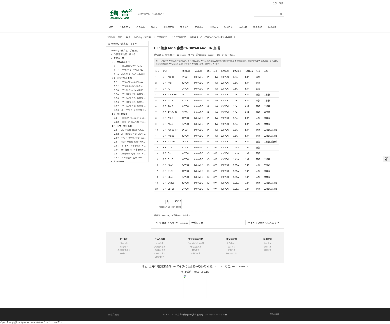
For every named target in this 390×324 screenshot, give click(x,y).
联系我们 (257, 27)
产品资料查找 (159, 246)
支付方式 (231, 246)
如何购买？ (231, 243)
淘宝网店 (228, 27)
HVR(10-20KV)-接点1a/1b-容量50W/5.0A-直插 (143, 86)
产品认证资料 (159, 253)
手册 (128, 37)
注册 (281, 3)
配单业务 (199, 27)
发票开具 (231, 250)
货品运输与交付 (231, 253)
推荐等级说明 (159, 250)
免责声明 (267, 243)
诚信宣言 (267, 250)
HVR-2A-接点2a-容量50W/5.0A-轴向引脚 (140, 97)
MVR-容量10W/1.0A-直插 (133, 74)
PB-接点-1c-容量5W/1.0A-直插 (135, 145)
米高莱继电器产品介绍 (124, 54)
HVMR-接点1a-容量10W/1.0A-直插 (137, 137)
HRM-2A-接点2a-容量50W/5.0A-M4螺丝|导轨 (142, 117)
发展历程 (124, 243)
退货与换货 (195, 253)
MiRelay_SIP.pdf (167, 206)
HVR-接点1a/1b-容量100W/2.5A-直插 (138, 90)
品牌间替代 (159, 256)
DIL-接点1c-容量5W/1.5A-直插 (135, 129)
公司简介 (124, 246)
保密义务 (267, 246)
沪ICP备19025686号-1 (214, 314)
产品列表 (124, 27)
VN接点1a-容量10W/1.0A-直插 (135, 153)
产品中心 (140, 27)
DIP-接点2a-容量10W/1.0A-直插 (136, 133)
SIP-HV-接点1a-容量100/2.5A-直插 (137, 109)
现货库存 (184, 27)
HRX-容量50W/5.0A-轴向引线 (135, 66)
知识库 (212, 27)
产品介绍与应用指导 (196, 243)
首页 (111, 27)
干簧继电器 (162, 37)
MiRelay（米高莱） (143, 37)
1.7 (276, 313)
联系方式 (124, 253)
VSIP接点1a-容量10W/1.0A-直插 (136, 157)
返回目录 (198, 222)
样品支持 (195, 250)
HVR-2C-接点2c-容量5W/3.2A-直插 (137, 101)
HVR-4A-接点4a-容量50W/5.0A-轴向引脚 (140, 105)
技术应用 (243, 27)
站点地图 (114, 314)
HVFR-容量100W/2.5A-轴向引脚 (136, 70)
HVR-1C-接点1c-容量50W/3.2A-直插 (138, 93)
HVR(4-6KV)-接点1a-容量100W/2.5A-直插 (141, 82)
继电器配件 (168, 27)
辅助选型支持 (195, 246)
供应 (153, 27)
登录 (275, 3)
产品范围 (159, 243)
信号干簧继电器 (178, 37)
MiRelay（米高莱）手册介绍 (124, 50)
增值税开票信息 (123, 250)
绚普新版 (272, 27)
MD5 (178, 207)
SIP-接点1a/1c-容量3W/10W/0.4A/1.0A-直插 (211, 37)
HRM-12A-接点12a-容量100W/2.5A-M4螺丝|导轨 (144, 121)
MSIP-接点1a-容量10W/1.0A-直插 (137, 141)
